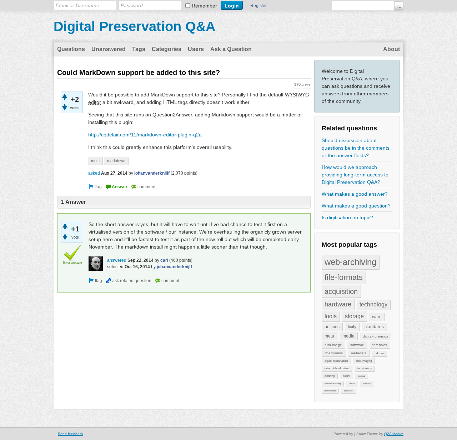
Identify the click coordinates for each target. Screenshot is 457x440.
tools (331, 316)
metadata (359, 353)
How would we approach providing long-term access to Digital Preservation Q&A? (355, 174)
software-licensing (333, 383)
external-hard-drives (337, 368)
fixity (352, 326)
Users (196, 49)
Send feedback (70, 434)
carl (164, 260)
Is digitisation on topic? (347, 217)
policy (346, 376)
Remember (204, 5)
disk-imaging (364, 360)
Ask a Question (231, 49)
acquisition (341, 291)
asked (94, 173)
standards (374, 326)
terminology (364, 368)
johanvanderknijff (152, 173)
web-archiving (350, 262)
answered (116, 260)
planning (330, 376)
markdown (116, 161)
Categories (166, 49)
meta (329, 336)
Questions (71, 49)
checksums (334, 353)
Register (258, 5)
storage (354, 316)
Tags (138, 49)
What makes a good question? (356, 206)
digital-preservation (336, 360)
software (357, 345)
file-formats (344, 277)
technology (373, 304)
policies (332, 326)
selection (367, 383)
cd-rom (379, 353)
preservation (330, 391)
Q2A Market (393, 434)
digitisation (348, 391)
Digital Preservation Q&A (134, 26)
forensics (379, 345)
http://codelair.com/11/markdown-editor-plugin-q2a (145, 135)
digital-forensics (375, 336)
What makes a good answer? (355, 194)
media (348, 336)
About (391, 49)
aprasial (361, 376)
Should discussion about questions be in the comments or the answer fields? (356, 148)
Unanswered (108, 49)
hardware (338, 304)
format (352, 383)
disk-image (333, 345)
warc (376, 316)
